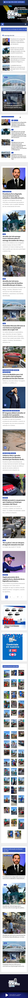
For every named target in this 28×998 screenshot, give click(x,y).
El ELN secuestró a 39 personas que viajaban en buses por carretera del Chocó (14, 502)
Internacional (12, 77)
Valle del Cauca (8, 79)
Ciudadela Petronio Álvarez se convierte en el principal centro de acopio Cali (17, 68)
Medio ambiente (6, 453)
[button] (23, 92)
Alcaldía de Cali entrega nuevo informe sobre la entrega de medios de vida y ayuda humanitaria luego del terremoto (17, 51)
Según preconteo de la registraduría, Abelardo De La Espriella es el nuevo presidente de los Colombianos (14, 580)
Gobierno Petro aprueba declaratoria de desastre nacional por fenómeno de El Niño (13, 458)
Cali (6, 77)
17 (17, 597)
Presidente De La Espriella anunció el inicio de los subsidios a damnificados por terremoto (17, 41)
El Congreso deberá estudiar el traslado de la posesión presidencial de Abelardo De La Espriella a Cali (14, 416)
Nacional (18, 77)
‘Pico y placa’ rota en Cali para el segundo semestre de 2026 (13, 544)
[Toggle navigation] (25, 24)
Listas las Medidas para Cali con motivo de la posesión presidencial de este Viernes (13, 106)
